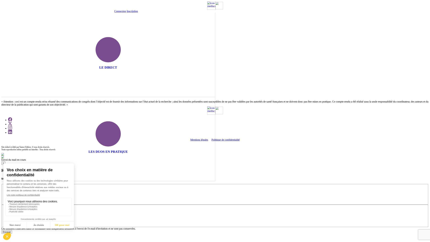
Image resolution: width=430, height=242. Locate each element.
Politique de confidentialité (225, 139)
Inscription (132, 11)
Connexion (120, 11)
